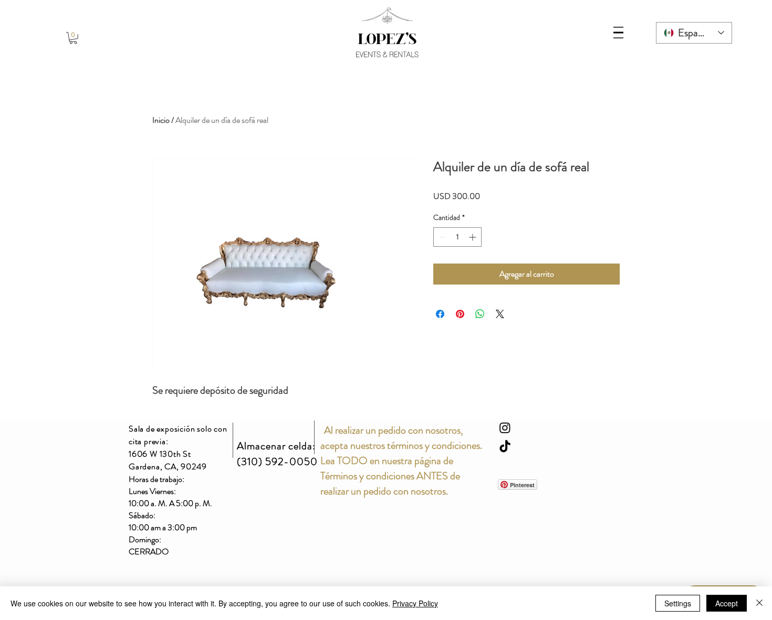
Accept (726, 603)
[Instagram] (505, 428)
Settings (677, 603)
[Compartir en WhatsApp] (480, 314)
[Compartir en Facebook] (440, 314)
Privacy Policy (415, 603)
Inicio (161, 120)
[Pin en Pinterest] (460, 314)
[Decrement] (441, 237)
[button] (73, 38)
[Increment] (473, 237)
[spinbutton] (457, 237)
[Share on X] (500, 314)
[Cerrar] (759, 603)
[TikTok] (505, 447)
